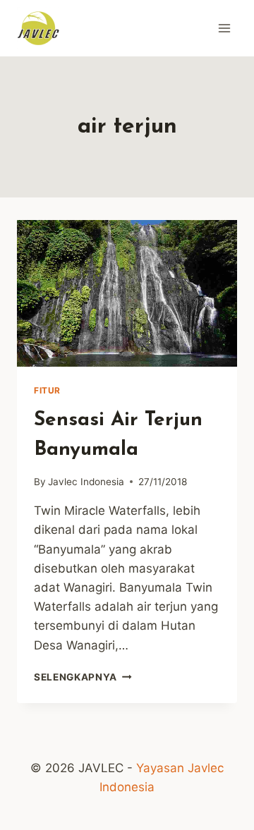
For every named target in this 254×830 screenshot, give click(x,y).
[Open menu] (224, 28)
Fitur (47, 390)
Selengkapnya (83, 677)
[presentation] (127, 293)
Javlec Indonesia (86, 481)
